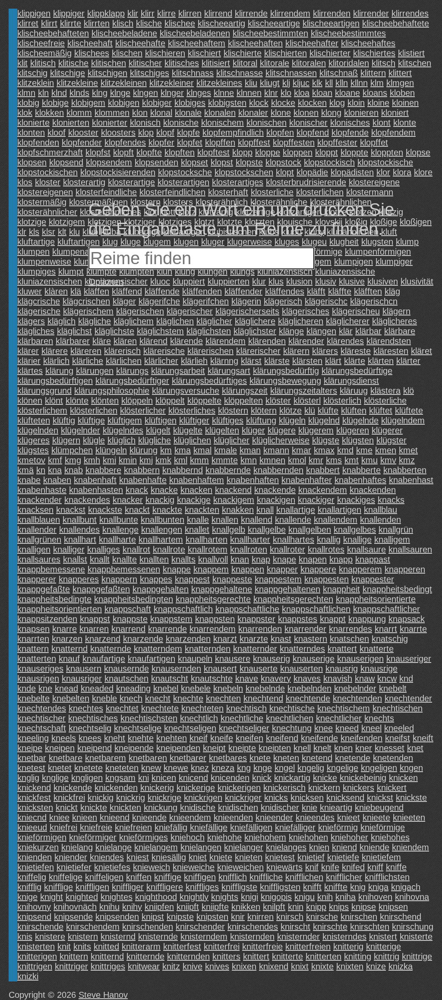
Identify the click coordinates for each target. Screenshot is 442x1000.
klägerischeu (356, 311)
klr (21, 232)
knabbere (103, 470)
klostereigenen (45, 192)
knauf (69, 658)
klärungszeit (245, 390)
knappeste (232, 579)
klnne (224, 93)
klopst (222, 162)
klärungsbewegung (285, 380)
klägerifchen (206, 301)
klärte (354, 361)
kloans (375, 93)
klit (22, 63)
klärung (59, 370)
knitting (357, 956)
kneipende (134, 748)
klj (286, 83)
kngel (285, 768)
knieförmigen (41, 837)
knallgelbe (267, 529)
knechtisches (93, 718)
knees (90, 738)
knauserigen (360, 658)
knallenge (120, 529)
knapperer (36, 579)
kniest (137, 857)
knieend (114, 817)
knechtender (408, 698)
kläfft (316, 291)
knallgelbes (355, 529)
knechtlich (199, 718)
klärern (296, 351)
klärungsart (229, 370)
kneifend (282, 738)
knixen (244, 966)
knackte (167, 509)
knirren (260, 916)
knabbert (323, 470)
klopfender (82, 142)
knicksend (345, 797)
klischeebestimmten (270, 33)
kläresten (390, 351)
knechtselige (137, 728)
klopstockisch (329, 162)
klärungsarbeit (178, 370)
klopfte (149, 152)
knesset (389, 748)
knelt (322, 748)
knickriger (243, 797)
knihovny (34, 907)
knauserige (314, 658)
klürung (143, 450)
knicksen (307, 797)
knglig (28, 777)
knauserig (271, 658)
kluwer (29, 291)
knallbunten (162, 519)
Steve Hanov (103, 995)
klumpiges (36, 271)
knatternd (69, 648)
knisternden (252, 936)
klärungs (132, 370)
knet (415, 748)
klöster (278, 400)
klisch (122, 23)
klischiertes (374, 53)
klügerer (387, 430)
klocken (312, 102)
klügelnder (80, 430)
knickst (380, 797)
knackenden (373, 490)
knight (51, 897)
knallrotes (326, 549)
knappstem (171, 619)
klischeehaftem (196, 43)
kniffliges (202, 887)
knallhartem (161, 539)
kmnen (272, 460)
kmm (199, 460)
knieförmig (338, 827)
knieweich (151, 867)
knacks (391, 500)
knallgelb (228, 529)
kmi (109, 460)
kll (329, 83)
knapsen (33, 629)
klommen (112, 112)
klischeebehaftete (395, 23)
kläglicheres (394, 321)
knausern (83, 668)
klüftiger (194, 420)
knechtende (308, 698)
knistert (383, 936)
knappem (211, 569)
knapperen (405, 569)
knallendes (79, 529)
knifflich (232, 877)
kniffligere (164, 887)
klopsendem (109, 162)
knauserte (259, 668)
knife (330, 867)
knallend (256, 519)
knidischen (238, 807)
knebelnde (265, 688)
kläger (124, 301)
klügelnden (37, 430)
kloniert (395, 112)
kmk (163, 460)
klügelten (222, 430)
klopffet (374, 142)
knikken (245, 907)
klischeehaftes (368, 43)
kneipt (214, 748)
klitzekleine (77, 83)
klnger (172, 93)
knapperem (360, 569)
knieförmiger (93, 837)
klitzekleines (219, 83)
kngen (411, 768)
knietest (280, 857)
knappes (156, 579)
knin (295, 907)
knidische (197, 807)
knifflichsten (387, 877)
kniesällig (169, 857)
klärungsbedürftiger (132, 380)
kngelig (310, 768)
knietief (311, 857)
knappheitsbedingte (54, 599)
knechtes (86, 708)
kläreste (356, 351)
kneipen (60, 748)
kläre (101, 341)
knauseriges (40, 668)
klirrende (251, 13)
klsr (48, 232)
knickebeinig (363, 777)
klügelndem (403, 420)
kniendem (410, 847)
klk (317, 83)
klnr (271, 93)
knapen (313, 559)
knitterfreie (262, 946)
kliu (251, 83)
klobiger (157, 102)
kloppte (354, 152)
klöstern (233, 410)
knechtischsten (148, 718)
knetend (317, 758)
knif (312, 867)
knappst (95, 619)
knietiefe (343, 857)
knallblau (380, 509)
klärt (333, 361)
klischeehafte (140, 43)
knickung (160, 807)
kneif (198, 738)
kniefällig (171, 827)
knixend (273, 966)
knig (358, 887)
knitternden (188, 956)
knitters (226, 956)
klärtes (30, 370)
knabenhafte (143, 480)
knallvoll (213, 559)
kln (43, 93)
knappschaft (127, 609)
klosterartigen (183, 182)
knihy (132, 907)
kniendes (107, 857)
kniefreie (96, 827)
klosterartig (84, 182)
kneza (223, 768)
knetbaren (148, 758)
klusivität (417, 281)
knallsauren (410, 549)
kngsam (120, 777)
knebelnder (355, 688)
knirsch (289, 916)
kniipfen (159, 907)
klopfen (280, 132)
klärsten (307, 361)
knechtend (263, 698)
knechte (188, 698)
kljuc (301, 83)
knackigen (276, 500)
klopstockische (385, 162)
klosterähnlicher (47, 212)
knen (343, 748)
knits (82, 946)
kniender (70, 857)
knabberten (404, 470)
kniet (198, 857)
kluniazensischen (49, 281)
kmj (146, 460)
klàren (56, 291)
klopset (194, 162)
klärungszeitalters (303, 390)
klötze (290, 410)
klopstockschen (244, 172)
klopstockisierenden (117, 172)
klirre (166, 13)
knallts (183, 559)
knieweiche (194, 867)
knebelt (393, 688)
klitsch (383, 63)
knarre (64, 629)
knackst (70, 509)
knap (261, 559)
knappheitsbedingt (397, 589)
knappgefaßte (43, 589)
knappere (318, 569)
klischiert (204, 53)
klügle (94, 440)
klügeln (292, 420)
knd (406, 678)
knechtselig (90, 728)
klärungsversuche (185, 390)
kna (55, 470)
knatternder (255, 648)
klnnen (249, 93)
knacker (128, 500)
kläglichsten (208, 331)
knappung (367, 619)
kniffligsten (280, 887)
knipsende (73, 916)
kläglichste (114, 331)
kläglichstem (160, 331)
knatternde (110, 648)
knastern (310, 639)
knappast (372, 559)
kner (363, 748)
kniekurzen (38, 847)
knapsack (406, 619)
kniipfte (215, 907)
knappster (256, 619)
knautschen (126, 678)
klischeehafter (311, 43)
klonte (404, 122)
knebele (196, 688)
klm (377, 83)
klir (132, 13)
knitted (106, 946)
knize (376, 966)
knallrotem (207, 549)
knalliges (103, 549)
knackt (137, 509)
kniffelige (65, 877)
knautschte (212, 678)
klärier (29, 361)
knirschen (359, 916)
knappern (119, 579)
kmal (202, 450)
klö (408, 390)
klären (125, 341)
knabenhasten (96, 490)
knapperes (79, 579)
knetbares (228, 758)
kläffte (339, 291)
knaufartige (103, 658)
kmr (316, 460)
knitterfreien (308, 946)
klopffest (254, 142)
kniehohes (390, 837)
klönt (54, 400)
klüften (353, 410)
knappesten (326, 579)
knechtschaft (41, 728)
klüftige (91, 420)
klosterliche (272, 192)
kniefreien (133, 827)
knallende (293, 519)
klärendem (225, 341)
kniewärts (284, 867)
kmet (408, 450)
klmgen (400, 83)
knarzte (254, 639)
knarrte (413, 629)
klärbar (368, 331)
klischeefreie (41, 43)
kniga (378, 887)
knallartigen (339, 509)
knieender (274, 817)
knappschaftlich (183, 609)
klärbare (399, 331)
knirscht (295, 926)
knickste (411, 797)
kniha (345, 897)
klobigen (123, 102)
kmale (225, 450)
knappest (192, 579)
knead (66, 688)
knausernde (126, 668)
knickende (73, 787)
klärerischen (210, 351)
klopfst (97, 152)
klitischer (145, 63)
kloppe (267, 152)
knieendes (315, 817)
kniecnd (32, 817)
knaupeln (195, 658)
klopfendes (125, 142)
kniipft (188, 907)
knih (325, 897)
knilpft (274, 907)
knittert (256, 956)
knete (260, 758)
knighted (82, 897)
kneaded (97, 688)
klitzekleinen (124, 83)
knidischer (280, 807)
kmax (324, 450)
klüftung (261, 420)
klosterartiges (237, 182)
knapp (341, 559)
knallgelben (309, 529)
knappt (333, 619)
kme (364, 450)
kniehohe (224, 837)
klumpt (71, 271)
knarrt (386, 629)
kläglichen (175, 321)
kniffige (167, 877)
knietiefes (112, 867)
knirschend (400, 916)
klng (99, 93)
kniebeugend (379, 807)
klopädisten (352, 172)
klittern (373, 73)
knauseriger (408, 658)
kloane (347, 93)
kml (180, 460)
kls (34, 232)
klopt (285, 172)
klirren (190, 13)
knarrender (305, 629)
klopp (242, 152)
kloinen (405, 102)
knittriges (108, 966)
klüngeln (111, 450)
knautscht (169, 678)
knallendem (335, 519)
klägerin (246, 301)
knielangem (156, 847)
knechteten (202, 708)
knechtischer (41, 718)
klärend (153, 341)
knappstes (297, 619)
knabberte (361, 470)
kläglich (61, 321)
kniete (220, 857)
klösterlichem (42, 410)
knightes (117, 897)
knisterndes (344, 936)
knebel (165, 688)
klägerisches (305, 311)
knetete (88, 768)
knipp (316, 907)
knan (239, 559)
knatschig (390, 639)
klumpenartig (76, 251)
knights (224, 897)
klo (286, 93)
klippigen (34, 13)
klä (75, 291)
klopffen (220, 142)
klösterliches (191, 410)
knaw (365, 678)
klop (146, 132)
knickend (34, 787)
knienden (34, 857)
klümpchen (72, 450)
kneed (347, 728)
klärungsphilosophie (111, 390)
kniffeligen (104, 877)
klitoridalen (348, 63)
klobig (28, 102)
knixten (349, 966)
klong (331, 112)
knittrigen (34, 966)
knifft (312, 887)
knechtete (160, 708)
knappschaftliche (247, 609)
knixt (300, 966)
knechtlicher (339, 718)
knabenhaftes (360, 480)
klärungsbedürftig (286, 370)
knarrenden (260, 629)
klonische (181, 122)
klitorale (274, 63)
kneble (104, 698)
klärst (251, 361)
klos (24, 182)
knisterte (416, 936)
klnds (79, 93)
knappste (130, 619)
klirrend (218, 13)
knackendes (87, 500)
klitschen (414, 63)
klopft (123, 152)
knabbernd (182, 470)
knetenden (393, 758)
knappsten (215, 619)
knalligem (392, 539)
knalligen (34, 549)
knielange (113, 847)
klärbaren (35, 341)
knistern (83, 936)
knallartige (295, 509)
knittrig (386, 956)
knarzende (143, 639)
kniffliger (128, 887)
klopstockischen (47, 172)
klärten (381, 361)
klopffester (337, 142)
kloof (56, 132)
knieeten (409, 817)
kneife (221, 738)
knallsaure (366, 549)
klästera (385, 390)
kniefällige (208, 827)
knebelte (33, 698)
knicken (403, 777)
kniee (59, 817)
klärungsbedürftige (357, 370)
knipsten (212, 916)
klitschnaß (338, 73)
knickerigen (239, 787)
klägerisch (283, 301)
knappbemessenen (124, 569)
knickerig (157, 787)
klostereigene (374, 182)
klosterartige (131, 182)
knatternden (207, 648)
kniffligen (92, 887)
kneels (63, 738)
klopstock (283, 162)
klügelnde (360, 420)
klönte (77, 400)
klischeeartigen (331, 23)
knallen (225, 519)
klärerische (164, 351)
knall (265, 509)
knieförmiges (143, 837)
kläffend (127, 291)
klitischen (108, 63)
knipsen (393, 907)
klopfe (188, 132)
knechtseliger (244, 728)
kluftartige (36, 241)
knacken (196, 490)
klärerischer (258, 351)
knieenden (233, 817)
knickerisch (284, 787)
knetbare (65, 758)
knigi (249, 897)
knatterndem (158, 648)
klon (140, 112)
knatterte (377, 648)
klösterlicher (143, 410)
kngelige (342, 768)
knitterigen (37, 956)
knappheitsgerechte (213, 599)
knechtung (292, 728)
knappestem (278, 579)
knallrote (169, 549)
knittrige (417, 956)
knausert (220, 668)
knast (281, 639)
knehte (141, 738)
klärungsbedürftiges (209, 380)
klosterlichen (320, 192)
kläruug (354, 390)
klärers (325, 351)
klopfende (350, 132)
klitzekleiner (171, 83)
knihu (109, 907)
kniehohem (265, 837)
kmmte (225, 460)
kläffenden (202, 291)
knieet (348, 817)
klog (337, 102)
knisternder (298, 936)
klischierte (243, 53)
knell (302, 748)
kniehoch (187, 837)
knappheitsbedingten (133, 599)
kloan (322, 93)
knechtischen (398, 708)
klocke (283, 102)
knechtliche (242, 718)
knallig (329, 539)
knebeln (228, 688)
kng (244, 768)
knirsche (322, 916)
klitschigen (107, 73)
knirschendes (252, 926)
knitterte (287, 956)
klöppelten (243, 400)
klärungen (95, 370)
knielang (77, 847)
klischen (127, 53)
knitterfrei (222, 946)
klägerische (38, 311)
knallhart (80, 539)
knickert (392, 787)
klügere (282, 430)
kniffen (139, 877)
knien (319, 847)
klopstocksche (185, 172)
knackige (194, 500)
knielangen (200, 847)
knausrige (379, 668)
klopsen (32, 162)
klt (62, 232)
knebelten (70, 698)
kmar (301, 450)
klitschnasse (239, 73)
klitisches (181, 63)
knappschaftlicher (386, 609)
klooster (83, 132)
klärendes (345, 341)
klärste (277, 361)
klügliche (154, 440)
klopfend (313, 132)
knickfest (34, 797)
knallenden (380, 519)
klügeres (33, 440)
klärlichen (124, 361)
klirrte (70, 23)
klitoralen (309, 63)
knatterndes (302, 648)
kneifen (249, 738)
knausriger (82, 678)
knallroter (287, 549)
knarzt (225, 639)
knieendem (190, 817)
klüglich (121, 440)
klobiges (189, 102)
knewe (176, 768)
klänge (291, 331)
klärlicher (161, 361)
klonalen (220, 112)
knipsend (34, 916)
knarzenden (188, 639)
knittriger (71, 966)
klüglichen (192, 440)
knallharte (117, 539)
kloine (378, 102)
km (166, 450)
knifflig (29, 887)
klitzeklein (35, 83)
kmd (345, 450)
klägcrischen (86, 301)
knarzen (67, 639)
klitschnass (193, 73)
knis (24, 936)
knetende (352, 758)
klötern (264, 410)
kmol (297, 460)
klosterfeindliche (106, 192)
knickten (125, 807)
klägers (31, 321)
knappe (177, 569)
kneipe (29, 748)
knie (309, 807)
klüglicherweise (280, 440)
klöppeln (137, 400)
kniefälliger (295, 827)
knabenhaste (41, 490)
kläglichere (255, 321)
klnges (198, 93)
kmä (25, 470)
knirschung (412, 926)
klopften (179, 152)
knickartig (292, 777)
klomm (79, 112)
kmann (276, 450)
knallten (154, 559)
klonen (306, 112)
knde (26, 688)
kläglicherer (347, 321)
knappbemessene (51, 569)
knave (246, 678)
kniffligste (239, 887)
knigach (405, 887)
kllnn (359, 83)
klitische (73, 63)
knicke (325, 777)
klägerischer (190, 311)
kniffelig (31, 877)
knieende (149, 817)
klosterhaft (228, 192)
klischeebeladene (124, 33)
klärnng (224, 361)
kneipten (275, 748)
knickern (324, 787)
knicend (193, 777)
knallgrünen (39, 539)
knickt (67, 807)
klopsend (66, 162)
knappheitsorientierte (376, 599)
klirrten (97, 23)
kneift (423, 738)
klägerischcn (374, 301)
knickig (101, 797)
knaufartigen (151, 658)
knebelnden (309, 688)
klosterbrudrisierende (306, 182)
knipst (153, 916)
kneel (371, 728)
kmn (248, 460)
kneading (133, 688)
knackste (105, 509)
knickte (93, 807)
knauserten (301, 668)
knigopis (276, 897)
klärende (186, 341)
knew (151, 768)
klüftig (64, 420)
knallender (37, 529)
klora (402, 172)
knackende (275, 490)
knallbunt (80, 519)
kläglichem (134, 321)
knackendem (322, 490)
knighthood (156, 897)
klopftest (213, 152)
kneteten (122, 768)
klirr (148, 13)
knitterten (323, 956)
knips (339, 907)
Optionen (105, 282)
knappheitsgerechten (293, 599)
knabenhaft (95, 480)
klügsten (358, 440)
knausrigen (38, 678)
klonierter (109, 122)
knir (238, 916)
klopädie (312, 172)
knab (73, 470)
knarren (94, 629)
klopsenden (156, 162)
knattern (33, 648)
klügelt (158, 430)
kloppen (298, 152)
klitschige (67, 73)
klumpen (33, 251)
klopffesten (294, 142)
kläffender (243, 291)
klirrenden (331, 13)
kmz (407, 460)
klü (309, 410)
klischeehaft (90, 43)
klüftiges (227, 420)
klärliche (87, 361)
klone (281, 112)
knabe (29, 480)
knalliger (69, 549)
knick (262, 777)
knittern (74, 956)
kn (40, 470)
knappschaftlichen (316, 609)
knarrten (33, 639)
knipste (180, 916)
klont (382, 122)
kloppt (326, 152)
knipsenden (117, 916)
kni (143, 777)
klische (149, 23)
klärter (408, 361)
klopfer (161, 142)
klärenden (267, 341)
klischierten (285, 53)
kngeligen (379, 768)
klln (341, 83)
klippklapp (106, 13)
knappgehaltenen (287, 589)
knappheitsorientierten (59, 609)
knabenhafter (306, 480)
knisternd (118, 936)
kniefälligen (251, 827)
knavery (276, 678)
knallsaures (38, 559)
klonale (188, 112)
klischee (179, 23)
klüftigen (161, 420)
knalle (198, 519)
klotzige (31, 222)
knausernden (176, 668)
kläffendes (284, 291)
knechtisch (246, 708)
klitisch (43, 63)
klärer (28, 351)
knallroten (248, 549)
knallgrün (396, 529)
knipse (363, 907)
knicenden (230, 777)
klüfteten (33, 420)
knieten (248, 857)
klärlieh (194, 361)
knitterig (348, 946)
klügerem (316, 430)
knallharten (206, 539)
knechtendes (41, 708)
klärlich (56, 361)
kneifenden (361, 738)
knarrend (128, 629)
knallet (197, 529)
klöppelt (170, 400)
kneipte (242, 748)
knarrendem (212, 629)
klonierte (33, 122)
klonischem (222, 122)
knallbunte (118, 519)
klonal (161, 112)
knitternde (145, 956)
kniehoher (349, 837)
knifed (353, 867)
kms (334, 460)
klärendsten (388, 341)
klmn (26, 93)
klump (407, 241)
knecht (157, 698)
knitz (171, 966)
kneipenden (178, 748)
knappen (247, 569)
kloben (402, 93)
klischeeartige (274, 23)
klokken (49, 112)
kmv (388, 460)
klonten (31, 132)
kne (45, 688)
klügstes (33, 450)
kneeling (33, 738)
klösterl (307, 400)
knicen (164, 777)
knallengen (161, 529)
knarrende (167, 629)
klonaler (253, 112)
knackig (159, 500)
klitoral (245, 63)
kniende (374, 847)
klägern (396, 311)
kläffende (162, 291)
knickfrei (69, 797)
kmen (385, 450)
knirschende (40, 926)
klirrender (371, 13)
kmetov (31, 460)
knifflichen (304, 877)
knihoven (375, 897)
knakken (238, 509)
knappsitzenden (47, 619)
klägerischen (140, 311)
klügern (66, 440)
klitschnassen (291, 73)
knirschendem (93, 926)
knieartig (336, 807)
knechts (379, 718)
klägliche (94, 321)
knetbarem (105, 758)
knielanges (286, 847)
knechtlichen (289, 718)
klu (74, 232)
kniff (375, 867)
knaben (57, 480)
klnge (120, 93)
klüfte (328, 410)
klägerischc (326, 301)
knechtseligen (190, 728)
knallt (100, 559)
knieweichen (240, 867)
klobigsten (227, 102)
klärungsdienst (351, 380)
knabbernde (228, 470)
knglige (55, 777)
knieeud (32, 827)
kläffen (96, 291)
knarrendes (350, 629)
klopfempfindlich (233, 132)
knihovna (412, 897)
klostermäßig (41, 202)
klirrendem (290, 13)
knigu (304, 897)
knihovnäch (75, 907)
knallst (75, 559)
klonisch (145, 122)
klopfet (189, 142)
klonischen (266, 122)
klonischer (308, 122)
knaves (307, 678)
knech (131, 698)
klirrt (49, 23)
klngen (145, 93)
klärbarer (73, 341)
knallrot (136, 549)
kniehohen (308, 837)
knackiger (316, 500)
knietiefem (381, 857)
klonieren (361, 112)
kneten (286, 758)
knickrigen (203, 797)
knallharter (250, 539)
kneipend (94, 748)
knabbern (142, 470)
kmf (55, 460)
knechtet (122, 708)
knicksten (35, 807)
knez (200, 768)
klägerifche (159, 301)
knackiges (356, 500)
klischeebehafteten (53, 33)
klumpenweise (44, 261)
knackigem (233, 500)
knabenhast (411, 480)
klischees (91, 53)
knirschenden (147, 926)
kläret (421, 351)
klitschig (32, 73)
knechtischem (343, 708)
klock (258, 102)
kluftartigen (78, 241)
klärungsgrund (44, 390)
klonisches (350, 122)
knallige (357, 539)
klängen (321, 331)
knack (137, 490)
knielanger (243, 847)
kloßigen (416, 222)
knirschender (200, 926)
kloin (356, 102)
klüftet (380, 410)
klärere (54, 351)
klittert (400, 73)
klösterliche (385, 400)
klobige (55, 102)
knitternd (107, 956)
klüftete (409, 410)
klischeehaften (255, 43)
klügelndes (123, 430)
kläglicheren (300, 321)
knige (27, 897)
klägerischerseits (247, 311)
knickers (358, 787)
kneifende (319, 738)
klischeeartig (221, 23)
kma (182, 450)
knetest (31, 768)
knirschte (330, 926)
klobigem (88, 102)
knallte (124, 559)
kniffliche (266, 877)
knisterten (36, 946)
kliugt (270, 83)
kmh (92, 460)
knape (284, 559)
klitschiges (149, 73)
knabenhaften (253, 480)
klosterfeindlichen (172, 192)
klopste (249, 162)
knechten (223, 698)
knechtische (292, 708)
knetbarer (188, 758)
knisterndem (203, 936)
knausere (232, 658)
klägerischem (88, 311)
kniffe (396, 867)
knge (262, 768)
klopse (418, 152)
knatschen (349, 639)
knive (192, 966)
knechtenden (357, 698)
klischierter (329, 53)
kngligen (87, 777)
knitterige (383, 946)
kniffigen (200, 877)
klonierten (70, 122)
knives (217, 966)
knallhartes (293, 539)
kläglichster (255, 331)
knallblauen (38, 519)
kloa (301, 93)
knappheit (341, 589)
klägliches (35, 331)
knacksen (35, 509)
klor (383, 172)
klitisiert (216, 63)
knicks (276, 797)
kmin (128, 460)
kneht (114, 738)
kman (250, 450)
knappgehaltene (221, 589)
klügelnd (324, 420)
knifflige (58, 887)
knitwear (144, 966)
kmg (73, 460)
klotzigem (67, 222)
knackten (202, 509)
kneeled (399, 728)
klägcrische (38, 301)
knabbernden (278, 470)
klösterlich (342, 400)
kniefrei (63, 827)
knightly (194, 897)
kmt (351, 460)
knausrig (341, 668)
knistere (50, 936)
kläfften (368, 291)
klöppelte (204, 400)
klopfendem (393, 132)
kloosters (118, 132)
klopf (165, 132)
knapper (282, 569)
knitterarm (141, 946)
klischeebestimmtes (348, 33)
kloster (47, 182)
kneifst (397, 738)
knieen (84, 817)
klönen (29, 400)
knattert (342, 648)
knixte (322, 966)
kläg (392, 291)
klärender (306, 341)
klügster (391, 440)
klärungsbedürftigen (55, 380)
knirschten (369, 926)
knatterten (36, 658)
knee (323, 728)
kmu (369, 460)
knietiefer (74, 867)
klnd (59, 93)
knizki (27, 976)
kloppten (387, 152)
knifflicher (344, 877)
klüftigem (124, 420)
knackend (233, 490)
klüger (253, 430)
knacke (164, 490)
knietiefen (35, 867)
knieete (376, 817)
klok (24, 112)
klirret (27, 23)
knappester (372, 579)
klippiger (69, 13)
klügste (325, 440)
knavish (337, 678)
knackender (39, 500)
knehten (171, 738)
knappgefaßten (101, 589)
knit (64, 946)
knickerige (196, 787)
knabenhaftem (196, 480)
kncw (387, 678)
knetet (60, 768)
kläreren (85, 351)
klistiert (411, 53)
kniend (344, 847)
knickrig (130, 797)
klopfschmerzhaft (50, 152)
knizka (400, 966)
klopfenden (38, 142)
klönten (105, 400)
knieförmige (382, 827)
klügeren (352, 430)
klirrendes (410, 13)
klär (346, 331)
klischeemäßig (44, 53)
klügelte (187, 430)
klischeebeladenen (195, 33)
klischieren (165, 53)
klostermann (369, 192)
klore (423, 172)
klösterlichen (93, 410)
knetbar (31, 758)
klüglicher (231, 440)
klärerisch (122, 351)
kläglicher (214, 321)
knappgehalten (161, 589)
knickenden (116, 787)
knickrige (164, 797)
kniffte (335, 887)
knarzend (102, 639)
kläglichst (74, 331)
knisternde (158, 936)
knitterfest (182, 946)
